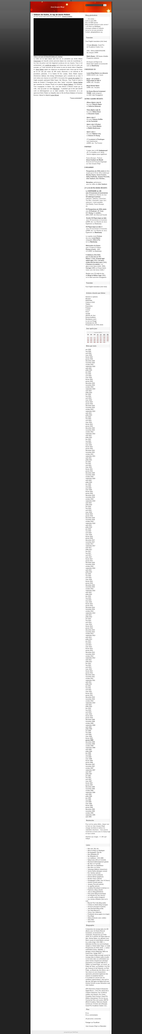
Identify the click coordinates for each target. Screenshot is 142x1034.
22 (97, 340)
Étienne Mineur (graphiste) (95, 876)
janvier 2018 (89, 538)
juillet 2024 (89, 392)
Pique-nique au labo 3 (95, 227)
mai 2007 (88, 777)
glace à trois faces (91, 266)
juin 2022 (88, 439)
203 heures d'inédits (102, 56)
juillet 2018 (89, 527)
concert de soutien (73, 78)
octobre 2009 (89, 723)
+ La (101, 264)
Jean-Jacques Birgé (57, 7)
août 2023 (88, 413)
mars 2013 (89, 646)
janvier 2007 (89, 785)
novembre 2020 (90, 475)
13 (91, 339)
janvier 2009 (89, 740)
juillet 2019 (89, 504)
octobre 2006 (89, 790)
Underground (103, 150)
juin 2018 (88, 529)
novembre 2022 (90, 430)
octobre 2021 (89, 454)
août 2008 (88, 749)
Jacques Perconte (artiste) (96, 884)
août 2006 (88, 794)
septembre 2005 (90, 815)
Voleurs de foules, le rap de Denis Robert (52, 15)
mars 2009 (89, 736)
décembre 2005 (90, 809)
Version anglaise (91, 154)
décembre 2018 (90, 518)
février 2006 (89, 805)
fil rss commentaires (92, 1015)
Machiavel (56, 88)
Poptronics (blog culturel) (95, 890)
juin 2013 (88, 641)
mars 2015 (89, 602)
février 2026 (89, 357)
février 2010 (89, 716)
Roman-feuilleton (91, 317)
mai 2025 (88, 374)
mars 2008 (89, 759)
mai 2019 (88, 508)
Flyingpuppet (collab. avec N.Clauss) (99, 880)
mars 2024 (89, 400)
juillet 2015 (89, 594)
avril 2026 (88, 353)
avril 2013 (88, 645)
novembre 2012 (90, 654)
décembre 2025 (90, 361)
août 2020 (88, 480)
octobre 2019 (89, 499)
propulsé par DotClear (71, 1032)
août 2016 (88, 570)
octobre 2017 (89, 544)
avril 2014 (88, 622)
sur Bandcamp (97, 251)
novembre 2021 (90, 452)
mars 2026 (89, 355)
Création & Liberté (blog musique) (98, 905)
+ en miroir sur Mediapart (92, 26)
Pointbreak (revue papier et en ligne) (98, 914)
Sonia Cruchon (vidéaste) (95, 875)
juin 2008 (88, 753)
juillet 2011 (89, 684)
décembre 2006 (90, 787)
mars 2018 (89, 534)
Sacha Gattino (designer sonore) (97, 871)
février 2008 (89, 760)
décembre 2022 (90, 428)
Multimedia (89, 300)
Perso (87, 311)
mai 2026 (88, 351)
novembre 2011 (90, 676)
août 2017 (88, 547)
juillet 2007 (89, 774)
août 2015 (88, 592)
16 (100, 339)
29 (97, 342)
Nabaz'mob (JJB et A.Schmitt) (97, 860)
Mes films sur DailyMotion (95, 865)
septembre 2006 (90, 792)
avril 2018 (88, 533)
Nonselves (89, 182)
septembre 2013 (90, 635)
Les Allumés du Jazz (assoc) (96, 895)
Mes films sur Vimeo (94, 867)
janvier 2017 (89, 561)
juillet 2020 (89, 482)
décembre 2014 (90, 607)
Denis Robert (40, 69)
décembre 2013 (90, 630)
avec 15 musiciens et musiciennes (97, 193)
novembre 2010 (90, 699)
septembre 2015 (90, 590)
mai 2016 (88, 575)
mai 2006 (88, 800)
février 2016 (89, 581)
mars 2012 (89, 669)
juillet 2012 (89, 661)
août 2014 (88, 615)
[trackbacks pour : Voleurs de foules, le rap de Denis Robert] (81, 98)
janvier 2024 (89, 404)
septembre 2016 (90, 568)
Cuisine (88, 310)
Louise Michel (54, 95)
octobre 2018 (89, 521)
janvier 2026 (89, 359)
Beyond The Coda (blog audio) (97, 903)
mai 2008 (88, 755)
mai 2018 (88, 531)
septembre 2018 (90, 523)
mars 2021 (89, 467)
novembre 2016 (90, 564)
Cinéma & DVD (90, 302)
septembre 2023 (90, 411)
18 (107, 339)
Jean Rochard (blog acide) (95, 908)
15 (97, 339)
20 (91, 340)
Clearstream (37, 61)
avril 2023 (88, 420)
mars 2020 (89, 489)
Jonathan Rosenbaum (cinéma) (97, 888)
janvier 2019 (89, 516)
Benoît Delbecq (68, 84)
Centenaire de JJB (91, 323)
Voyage (88, 313)
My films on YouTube (94, 863)
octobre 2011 (89, 678)
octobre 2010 (89, 701)
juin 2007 (88, 775)
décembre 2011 (90, 675)
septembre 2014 (90, 613)
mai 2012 (88, 665)
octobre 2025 (89, 364)
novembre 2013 (90, 632)
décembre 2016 (90, 562)
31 (104, 342)
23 (100, 340)
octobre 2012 (89, 656)
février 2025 (89, 379)
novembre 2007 (90, 766)
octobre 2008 (89, 746)
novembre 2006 (90, 788)
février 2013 (89, 648)
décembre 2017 (90, 540)
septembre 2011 (90, 680)
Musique (88, 298)
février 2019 (89, 514)
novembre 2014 (90, 609)
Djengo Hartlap (77, 82)
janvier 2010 (89, 717)
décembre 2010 (90, 697)
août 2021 (88, 458)
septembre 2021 (90, 456)
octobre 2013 (89, 633)
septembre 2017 (90, 546)
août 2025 (88, 368)
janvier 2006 (89, 807)
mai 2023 (88, 418)
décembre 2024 (90, 383)
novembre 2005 (90, 811)
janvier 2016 (89, 583)
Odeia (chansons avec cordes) (97, 918)
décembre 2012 (90, 652)
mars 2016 (89, 579)
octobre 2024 (89, 387)
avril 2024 (88, 398)
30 (100, 342)
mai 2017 (88, 553)
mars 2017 (89, 557)
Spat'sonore (91, 921)
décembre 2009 (90, 719)
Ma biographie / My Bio (95, 852)
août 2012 (88, 660)
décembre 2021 (90, 450)
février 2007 (89, 783)
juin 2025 (88, 372)
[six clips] (85, 178)
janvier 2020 (89, 493)
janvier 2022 (89, 448)
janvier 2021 (89, 471)
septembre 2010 (90, 703)
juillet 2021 (89, 460)
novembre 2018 (90, 519)
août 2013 (88, 637)
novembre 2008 (90, 744)
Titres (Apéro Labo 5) (93, 110)
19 (88, 340)
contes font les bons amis (94, 262)
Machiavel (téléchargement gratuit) (98, 862)
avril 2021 (88, 465)
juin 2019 (88, 506)
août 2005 (88, 817)
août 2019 (88, 503)
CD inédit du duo (95, 273)
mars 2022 (89, 445)
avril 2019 (88, 510)
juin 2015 (88, 596)
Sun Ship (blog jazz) (94, 910)
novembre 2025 (90, 362)
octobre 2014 (89, 611)
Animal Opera (94, 85)
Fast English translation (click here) (96, 41)
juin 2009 (88, 731)
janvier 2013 (89, 650)
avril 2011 (88, 689)
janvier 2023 (89, 426)
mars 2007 (89, 781)
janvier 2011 (89, 695)
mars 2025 (89, 377)
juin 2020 (88, 484)
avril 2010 (88, 712)
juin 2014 (88, 618)
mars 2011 (89, 691)
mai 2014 (88, 620)
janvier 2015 (89, 605)
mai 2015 (88, 598)
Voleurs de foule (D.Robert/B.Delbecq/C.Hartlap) (48, 56)
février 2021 (89, 469)
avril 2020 (88, 488)
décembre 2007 (90, 764)
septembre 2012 (90, 658)
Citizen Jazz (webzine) (94, 912)
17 (104, 339)
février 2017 (89, 559)
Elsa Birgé (91, 916)
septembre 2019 (90, 501)
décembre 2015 (90, 585)
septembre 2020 (90, 478)
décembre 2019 (90, 495)
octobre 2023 (89, 409)
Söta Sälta (91, 919)
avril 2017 (88, 555)
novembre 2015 (90, 587)
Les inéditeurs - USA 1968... (96, 858)
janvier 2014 (89, 628)
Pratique (88, 308)
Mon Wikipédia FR (93, 854)
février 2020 (89, 491)
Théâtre (88, 304)
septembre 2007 (90, 770)
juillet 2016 (89, 572)
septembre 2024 (90, 389)
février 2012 (89, 671)
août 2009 (88, 727)
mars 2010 (89, 714)
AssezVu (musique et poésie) (96, 906)
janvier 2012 (89, 673)
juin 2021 (88, 462)
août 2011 (88, 682)
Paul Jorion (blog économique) (97, 893)
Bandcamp (98, 223)
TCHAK (89, 93)
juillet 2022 (89, 437)
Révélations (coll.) (91, 319)
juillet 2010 (89, 706)
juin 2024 (88, 394)
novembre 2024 (90, 385)
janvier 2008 (89, 762)
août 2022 (88, 435)
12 (88, 339)
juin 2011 (88, 686)
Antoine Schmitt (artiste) (95, 882)
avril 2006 (88, 802)
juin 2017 (88, 551)
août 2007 (88, 772)
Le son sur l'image (91, 321)
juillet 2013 (89, 639)
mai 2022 (88, 441)
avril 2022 (88, 443)
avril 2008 (88, 757)
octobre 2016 (89, 566)
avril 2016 (88, 577)
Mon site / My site (93, 848)
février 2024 (89, 402)
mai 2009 (88, 732)
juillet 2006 (89, 796)
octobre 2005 (89, 813)
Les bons (101, 260)
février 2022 (89, 447)
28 (94, 342)
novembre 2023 (90, 407)
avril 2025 (88, 376)
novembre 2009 (90, 721)
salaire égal (89, 260)
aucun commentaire (76, 98)
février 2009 (89, 738)
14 (94, 339)
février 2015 (89, 604)
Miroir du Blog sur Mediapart (96, 850)
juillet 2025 (89, 370)
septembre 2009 (90, 725)
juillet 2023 (89, 415)
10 (104, 337)
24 (104, 340)
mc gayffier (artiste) (93, 886)
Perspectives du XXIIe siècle (97, 209)
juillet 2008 (89, 751)
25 (107, 340)
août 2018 (88, 525)
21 (94, 340)
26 (88, 342)
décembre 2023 (90, 405)
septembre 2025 (90, 366)
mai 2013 (88, 643)
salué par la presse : (94, 196)
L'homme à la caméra (93, 264)
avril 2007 (88, 779)
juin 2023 (88, 417)
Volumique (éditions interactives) (97, 869)
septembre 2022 (90, 433)
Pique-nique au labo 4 (94, 80)
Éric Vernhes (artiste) (94, 873)
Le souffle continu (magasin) (96, 897)
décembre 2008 (90, 742)
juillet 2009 (89, 729)
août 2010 (88, 704)
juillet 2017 (89, 549)
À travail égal (100, 258)
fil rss (87, 1013)
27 (91, 342)
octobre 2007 (89, 768)
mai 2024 (88, 396)
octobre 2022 (89, 432)
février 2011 (89, 693)
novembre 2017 (90, 542)
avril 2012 (88, 667)
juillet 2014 (89, 617)
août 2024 (88, 391)
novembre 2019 (90, 497)
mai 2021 (88, 463)
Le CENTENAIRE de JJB (93, 191)
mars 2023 (89, 422)
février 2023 (89, 424)
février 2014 (89, 626)
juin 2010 (88, 708)
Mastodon (103, 1026)
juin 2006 (88, 798)
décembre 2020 (90, 473)
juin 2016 (88, 574)
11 (107, 337)
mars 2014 (89, 624)
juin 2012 (88, 663)
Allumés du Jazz (91, 315)
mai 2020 (88, 486)
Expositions (89, 306)
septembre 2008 (90, 747)
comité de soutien (50, 65)
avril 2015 (88, 600)
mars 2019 (89, 512)
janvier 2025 (89, 381)
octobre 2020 (89, 476)
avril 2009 (88, 734)
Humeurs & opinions (67, 16)
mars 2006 (89, 803)
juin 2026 (88, 349)
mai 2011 (88, 688)
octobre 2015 (89, 589)
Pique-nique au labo (99, 218)
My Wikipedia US (93, 856)
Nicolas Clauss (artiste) (95, 878)
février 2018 (89, 536)
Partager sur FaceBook (92, 1022)
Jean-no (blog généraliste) (95, 892)
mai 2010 (88, 710)
